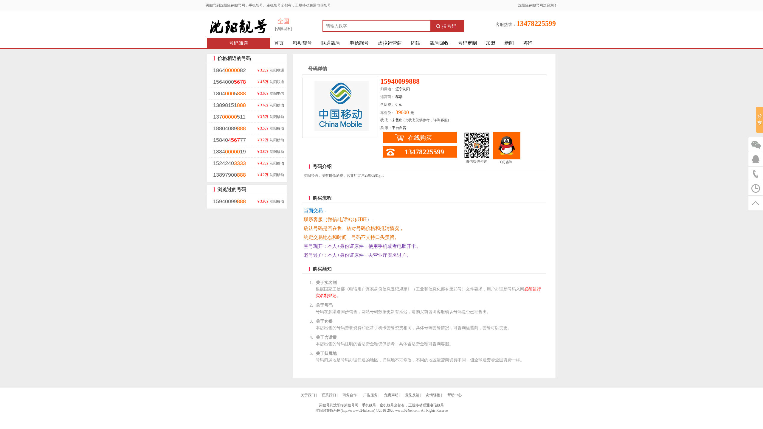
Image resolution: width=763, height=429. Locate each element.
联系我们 (329, 395)
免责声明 (391, 395)
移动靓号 (302, 43)
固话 (416, 43)
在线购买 (420, 137)
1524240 (229, 163)
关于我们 (308, 395)
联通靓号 (330, 43)
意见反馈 (412, 395)
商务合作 (349, 395)
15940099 (229, 201)
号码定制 (467, 43)
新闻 (509, 43)
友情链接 (433, 395)
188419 (229, 151)
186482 (229, 70)
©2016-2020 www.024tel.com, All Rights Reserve (412, 410)
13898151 (229, 105)
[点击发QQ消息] (506, 145)
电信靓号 (359, 43)
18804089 (229, 128)
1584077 (229, 140)
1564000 (229, 82)
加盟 (490, 43)
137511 (229, 116)
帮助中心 (454, 395)
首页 (279, 43)
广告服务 (370, 395)
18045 (229, 93)
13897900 (229, 175)
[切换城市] (283, 29)
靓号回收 (439, 43)
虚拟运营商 (390, 43)
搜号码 (449, 26)
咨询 (528, 43)
